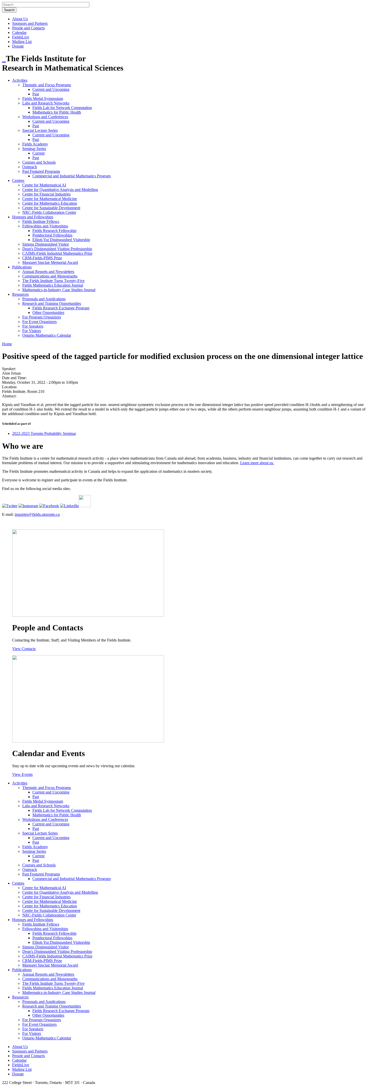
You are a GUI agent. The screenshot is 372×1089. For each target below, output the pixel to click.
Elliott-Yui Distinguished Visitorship (61, 240)
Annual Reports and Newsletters (48, 271)
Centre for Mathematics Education (49, 203)
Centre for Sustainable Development (51, 208)
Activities (19, 80)
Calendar (19, 32)
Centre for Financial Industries (46, 194)
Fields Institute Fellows (40, 221)
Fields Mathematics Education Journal (52, 285)
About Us (20, 19)
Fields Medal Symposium (42, 98)
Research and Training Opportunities (51, 303)
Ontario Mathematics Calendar (46, 335)
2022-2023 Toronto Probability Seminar (44, 433)
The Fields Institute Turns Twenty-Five (53, 281)
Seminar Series (34, 148)
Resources (20, 294)
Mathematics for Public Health (56, 112)
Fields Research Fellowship (54, 230)
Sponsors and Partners (30, 23)
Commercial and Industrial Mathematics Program (71, 176)
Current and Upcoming (50, 89)
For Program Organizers (41, 317)
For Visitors (31, 331)
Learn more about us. (257, 463)
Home (7, 344)
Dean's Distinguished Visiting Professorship (57, 249)
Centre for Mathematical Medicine (49, 199)
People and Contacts (28, 28)
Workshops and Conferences (45, 117)
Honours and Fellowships (32, 217)
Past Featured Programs (41, 171)
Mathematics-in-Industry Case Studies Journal (58, 290)
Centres (18, 180)
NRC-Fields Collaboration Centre (49, 212)
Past (35, 94)
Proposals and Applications (44, 299)
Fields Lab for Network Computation (62, 107)
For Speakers (32, 326)
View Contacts (24, 649)
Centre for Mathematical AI (44, 185)
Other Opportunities (48, 312)
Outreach (29, 167)
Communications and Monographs (49, 276)
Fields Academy (35, 144)
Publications (22, 267)
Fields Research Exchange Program (60, 308)
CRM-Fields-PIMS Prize (42, 258)
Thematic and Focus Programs (46, 85)
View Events (22, 774)
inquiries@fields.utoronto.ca (37, 514)
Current (38, 153)
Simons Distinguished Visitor (45, 244)
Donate (18, 46)
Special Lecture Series (40, 130)
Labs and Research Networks (45, 103)
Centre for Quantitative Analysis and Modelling (60, 189)
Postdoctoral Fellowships (52, 235)
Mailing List (22, 41)
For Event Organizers (39, 321)
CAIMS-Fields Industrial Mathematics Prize (57, 253)
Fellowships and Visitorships (45, 226)
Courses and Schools (39, 162)
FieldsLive (20, 37)
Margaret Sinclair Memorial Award (50, 262)
